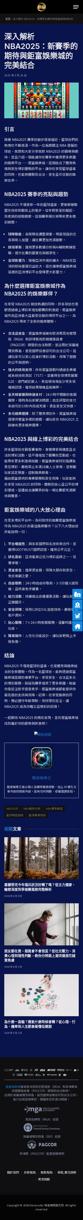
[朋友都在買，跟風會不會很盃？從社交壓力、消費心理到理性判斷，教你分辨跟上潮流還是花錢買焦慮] (41, 924)
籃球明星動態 (14, 815)
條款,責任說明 (66, 1172)
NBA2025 (12, 808)
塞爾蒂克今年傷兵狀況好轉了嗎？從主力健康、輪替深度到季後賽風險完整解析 (39, 887)
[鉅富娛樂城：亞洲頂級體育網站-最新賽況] (41, 7)
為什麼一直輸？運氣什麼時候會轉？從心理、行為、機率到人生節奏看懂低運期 (39, 1024)
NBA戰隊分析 (32, 808)
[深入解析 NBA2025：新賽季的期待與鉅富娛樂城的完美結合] (41, 100)
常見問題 (44, 1179)
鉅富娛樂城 (13, 1086)
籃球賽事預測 (37, 815)
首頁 (7, 19)
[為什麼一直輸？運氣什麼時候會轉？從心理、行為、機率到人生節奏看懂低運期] (41, 995)
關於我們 (13, 1172)
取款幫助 (47, 1172)
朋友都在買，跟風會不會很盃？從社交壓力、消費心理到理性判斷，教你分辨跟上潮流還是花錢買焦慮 (39, 956)
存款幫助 (30, 1172)
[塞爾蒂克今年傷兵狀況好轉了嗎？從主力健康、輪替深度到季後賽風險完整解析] (41, 858)
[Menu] (76, 7)
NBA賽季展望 (54, 808)
